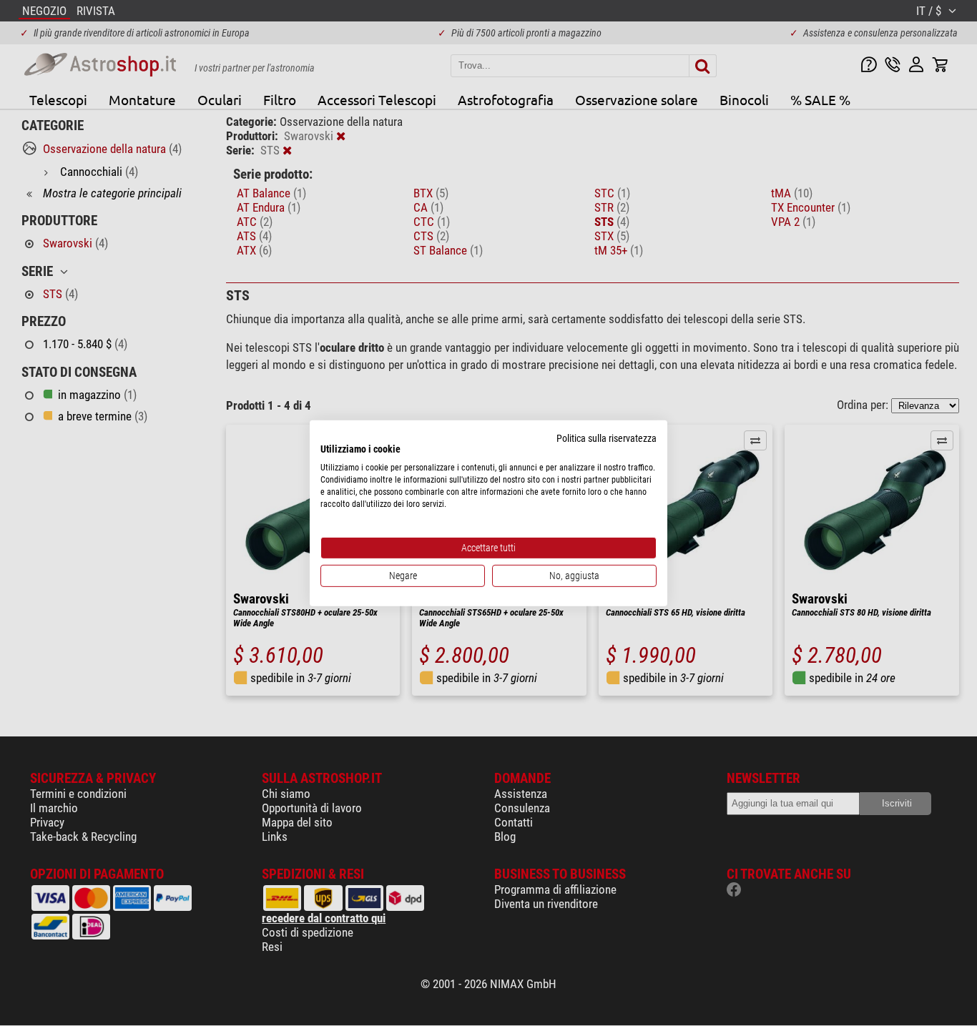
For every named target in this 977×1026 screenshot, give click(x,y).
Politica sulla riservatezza (606, 437)
